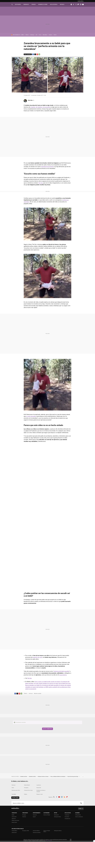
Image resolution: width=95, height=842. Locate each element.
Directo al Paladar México (46, 831)
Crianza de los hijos (28, 790)
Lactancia (39, 785)
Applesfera (14, 818)
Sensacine (35, 814)
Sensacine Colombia (36, 832)
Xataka (13, 814)
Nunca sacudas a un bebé (32, 685)
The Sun (40, 183)
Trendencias (67, 814)
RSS (64, 797)
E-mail (39, 54)
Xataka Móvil (14, 816)
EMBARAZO (26, 4)
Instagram (80, 4)
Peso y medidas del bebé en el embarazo (58, 776)
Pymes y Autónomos (79, 816)
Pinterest (71, 4)
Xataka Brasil (14, 832)
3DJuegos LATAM (25, 830)
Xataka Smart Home (15, 820)
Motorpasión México (58, 830)
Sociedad (14, 794)
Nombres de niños (23, 776)
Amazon (50, 34)
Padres (25, 794)
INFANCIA (62, 4)
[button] (30, 100)
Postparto (26, 787)
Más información (49, 840)
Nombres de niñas (32, 776)
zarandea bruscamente (47, 166)
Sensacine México (36, 830)
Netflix (22, 34)
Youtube (83, 4)
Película (27, 34)
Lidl (36, 34)
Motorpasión (56, 814)
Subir (80, 808)
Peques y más (40, 794)
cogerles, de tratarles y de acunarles (40, 107)
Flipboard (78, 4)
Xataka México (14, 830)
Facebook (73, 4)
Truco (40, 34)
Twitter (76, 4)
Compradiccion (67, 818)
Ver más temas (15, 797)
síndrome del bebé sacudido (61, 671)
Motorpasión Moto (57, 816)
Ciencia (55, 34)
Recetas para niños (16, 790)
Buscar (81, 803)
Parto (13, 787)
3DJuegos (24, 814)
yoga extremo (63, 675)
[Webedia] (81, 1)
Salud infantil (27, 785)
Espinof (34, 816)
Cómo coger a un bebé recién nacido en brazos (47, 681)
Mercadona (45, 34)
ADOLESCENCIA (53, 4)
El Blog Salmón (78, 814)
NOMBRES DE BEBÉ (42, 4)
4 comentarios (28, 54)
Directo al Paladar (46, 814)
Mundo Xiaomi (14, 822)
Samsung (32, 34)
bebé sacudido (38, 693)
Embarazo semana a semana (43, 776)
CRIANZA (33, 4)
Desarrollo (39, 787)
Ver (48, 728)
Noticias (31, 693)
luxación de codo (37, 657)
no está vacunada (31, 416)
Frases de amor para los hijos (72, 776)
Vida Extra (24, 816)
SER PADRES (18, 4)
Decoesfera (67, 816)
